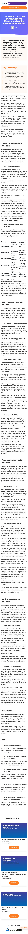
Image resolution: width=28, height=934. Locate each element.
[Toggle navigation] (3, 10)
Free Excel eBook (14, 8)
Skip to (23, 928)
